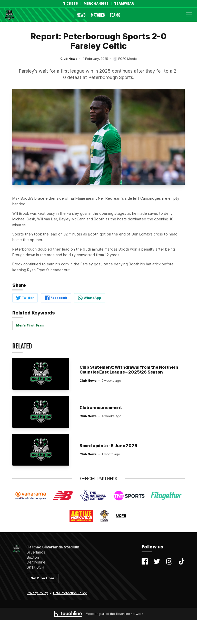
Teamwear (124, 3)
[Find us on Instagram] (169, 561)
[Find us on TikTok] (182, 561)
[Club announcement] (40, 412)
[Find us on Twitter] (157, 561)
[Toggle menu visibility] (189, 15)
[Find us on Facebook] (145, 561)
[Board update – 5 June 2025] (40, 450)
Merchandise (96, 3)
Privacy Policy (37, 593)
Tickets (70, 3)
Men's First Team (30, 325)
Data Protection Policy (70, 593)
